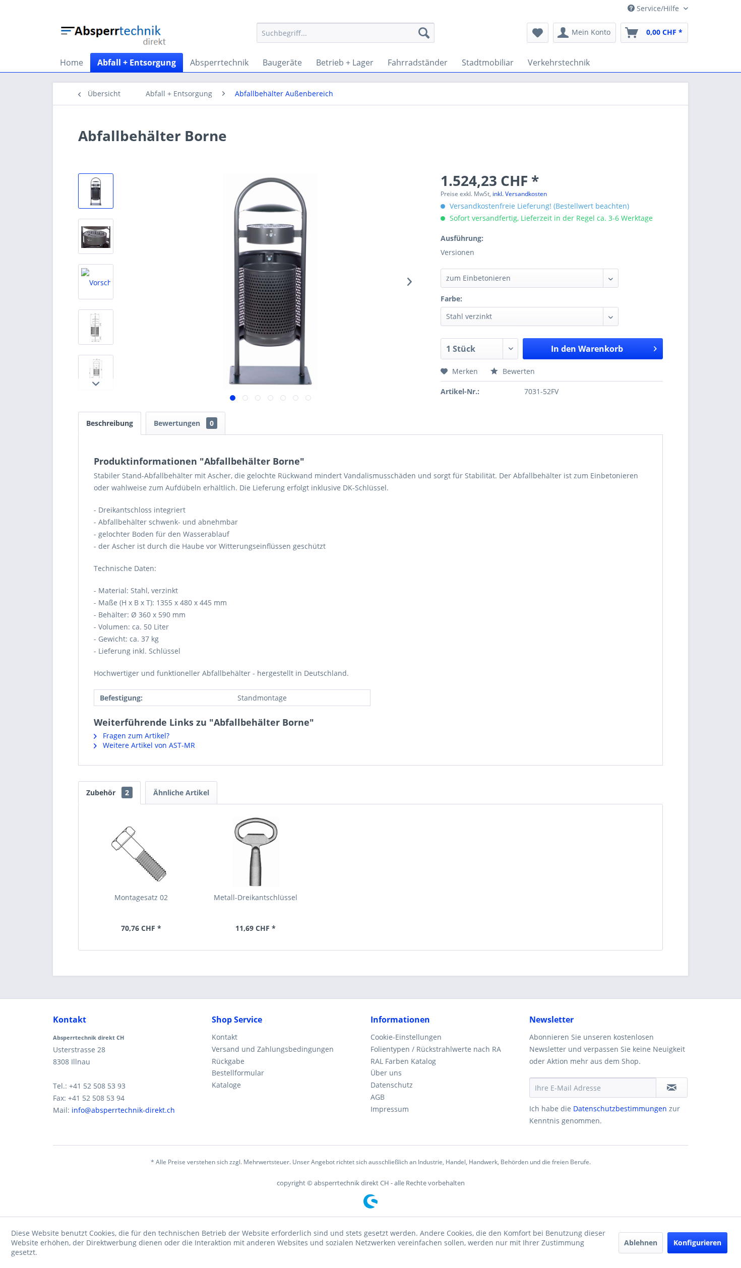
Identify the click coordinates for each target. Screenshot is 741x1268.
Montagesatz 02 (141, 897)
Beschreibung (109, 423)
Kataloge (226, 1085)
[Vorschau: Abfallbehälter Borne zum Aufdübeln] (95, 281)
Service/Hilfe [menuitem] (658, 8)
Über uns (386, 1072)
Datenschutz (392, 1085)
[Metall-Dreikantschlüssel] (256, 852)
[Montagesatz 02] (141, 852)
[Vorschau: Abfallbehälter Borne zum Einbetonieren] (95, 372)
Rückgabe (228, 1061)
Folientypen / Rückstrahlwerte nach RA (436, 1049)
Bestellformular (238, 1072)
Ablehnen (640, 1242)
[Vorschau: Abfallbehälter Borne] (95, 191)
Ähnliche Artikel (181, 792)
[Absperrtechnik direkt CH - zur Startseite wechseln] (114, 35)
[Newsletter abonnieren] (672, 1087)
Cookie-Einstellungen (406, 1037)
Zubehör (107, 792)
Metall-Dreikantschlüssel (255, 897)
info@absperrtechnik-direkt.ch (123, 1110)
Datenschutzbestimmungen (620, 1108)
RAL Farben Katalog (403, 1061)
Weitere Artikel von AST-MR (148, 745)
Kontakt (224, 1037)
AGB (378, 1097)
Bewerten (518, 371)
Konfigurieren (697, 1242)
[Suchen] (424, 33)
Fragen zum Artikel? (135, 735)
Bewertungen (184, 423)
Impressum (390, 1109)
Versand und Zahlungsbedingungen (273, 1049)
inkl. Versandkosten (519, 193)
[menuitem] (346, 33)
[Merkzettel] (537, 33)
